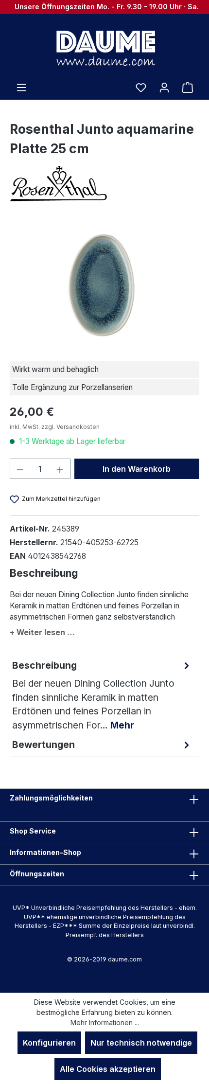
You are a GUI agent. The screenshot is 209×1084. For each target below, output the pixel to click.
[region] (104, 283)
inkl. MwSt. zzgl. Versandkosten (55, 426)
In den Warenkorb (137, 469)
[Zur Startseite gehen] (104, 48)
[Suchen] (117, 87)
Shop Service (33, 831)
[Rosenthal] (104, 183)
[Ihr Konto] (164, 87)
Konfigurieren (49, 1043)
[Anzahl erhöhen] (60, 469)
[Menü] (21, 87)
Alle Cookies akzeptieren (108, 1069)
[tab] (102, 695)
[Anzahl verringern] (20, 469)
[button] (104, 630)
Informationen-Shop (45, 852)
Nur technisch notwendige (141, 1043)
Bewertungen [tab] (43, 744)
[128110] (104, 283)
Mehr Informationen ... (104, 1022)
